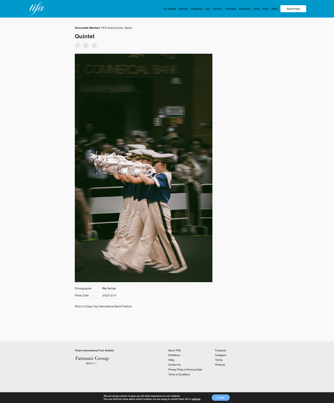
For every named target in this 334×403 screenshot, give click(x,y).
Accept (221, 397)
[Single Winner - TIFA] (36, 8)
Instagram (220, 355)
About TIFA (174, 350)
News (257, 8)
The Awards (169, 8)
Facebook (220, 350)
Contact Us (174, 364)
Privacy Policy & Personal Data (185, 369)
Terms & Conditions (179, 374)
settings (196, 399)
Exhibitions (245, 8)
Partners (217, 8)
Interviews (230, 8)
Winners (183, 8)
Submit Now (293, 8)
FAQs (275, 8)
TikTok (218, 360)
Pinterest (220, 364)
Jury (207, 8)
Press (266, 8)
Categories (197, 8)
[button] (77, 45)
